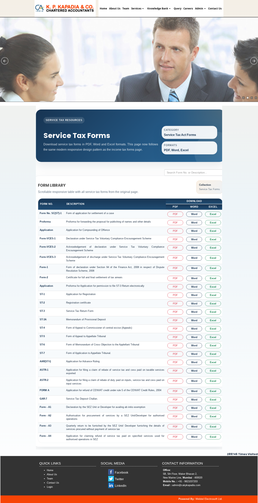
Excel (213, 214)
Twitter (119, 479)
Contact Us (215, 8)
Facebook (121, 472)
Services (136, 8)
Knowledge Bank (158, 8)
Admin (199, 8)
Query (177, 8)
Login (50, 486)
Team (125, 8)
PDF (175, 214)
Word (194, 214)
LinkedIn (120, 485)
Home (103, 8)
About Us (114, 8)
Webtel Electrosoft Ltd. (208, 498)
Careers (188, 8)
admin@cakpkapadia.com (186, 485)
